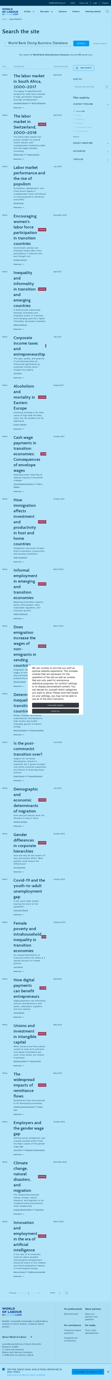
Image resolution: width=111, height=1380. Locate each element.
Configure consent (55, 705)
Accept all (55, 711)
